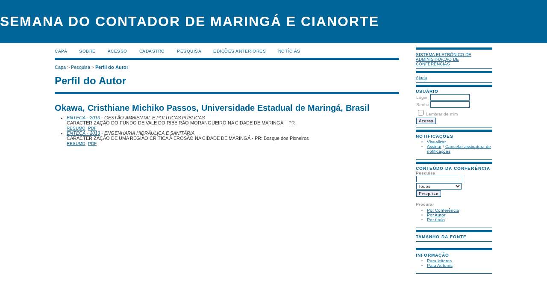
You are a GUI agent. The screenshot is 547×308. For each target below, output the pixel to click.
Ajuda (421, 77)
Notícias (289, 51)
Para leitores (439, 260)
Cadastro (152, 51)
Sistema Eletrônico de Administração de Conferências (443, 59)
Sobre (87, 51)
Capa (61, 51)
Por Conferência (443, 210)
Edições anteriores (239, 51)
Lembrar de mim (442, 114)
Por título (436, 219)
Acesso (117, 51)
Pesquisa (189, 51)
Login (421, 97)
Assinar (434, 146)
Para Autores (440, 265)
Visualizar (436, 141)
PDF (92, 128)
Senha (422, 104)
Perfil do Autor (111, 67)
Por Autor (436, 215)
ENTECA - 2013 (83, 117)
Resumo (76, 128)
